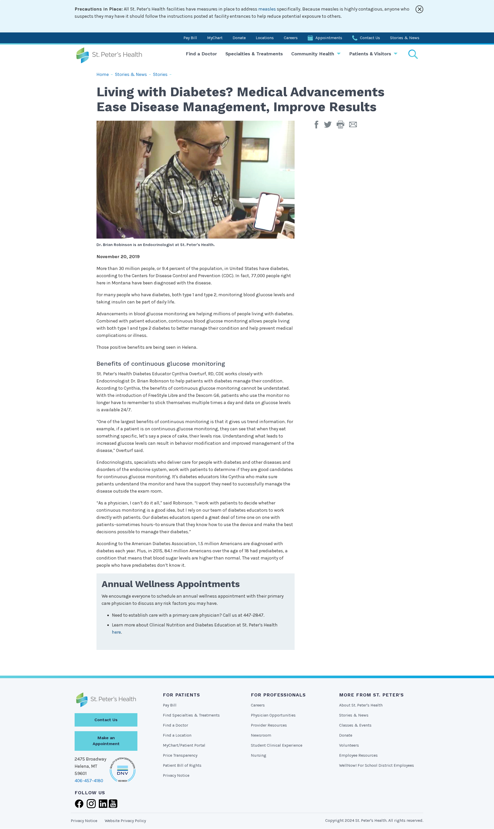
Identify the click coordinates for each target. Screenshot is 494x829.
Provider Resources (269, 725)
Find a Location (177, 735)
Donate (239, 37)
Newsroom (261, 735)
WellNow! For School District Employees (376, 765)
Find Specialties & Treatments (191, 715)
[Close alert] (419, 9)
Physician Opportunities (273, 715)
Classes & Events (355, 725)
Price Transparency (180, 755)
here (116, 632)
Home (102, 74)
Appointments (328, 37)
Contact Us (370, 37)
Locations (265, 37)
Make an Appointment (106, 740)
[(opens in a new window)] (318, 126)
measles (267, 9)
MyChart (215, 37)
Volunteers (349, 745)
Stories (160, 74)
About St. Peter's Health (361, 705)
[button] (343, 126)
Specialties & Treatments (254, 53)
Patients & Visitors (370, 53)
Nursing (258, 755)
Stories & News (404, 37)
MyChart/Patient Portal (184, 745)
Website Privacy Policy (125, 820)
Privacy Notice (176, 775)
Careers (291, 37)
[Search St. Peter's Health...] (413, 54)
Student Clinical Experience (276, 745)
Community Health (312, 53)
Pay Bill (190, 37)
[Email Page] (355, 126)
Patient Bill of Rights (182, 765)
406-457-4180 (89, 780)
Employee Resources (358, 755)
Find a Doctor (201, 53)
